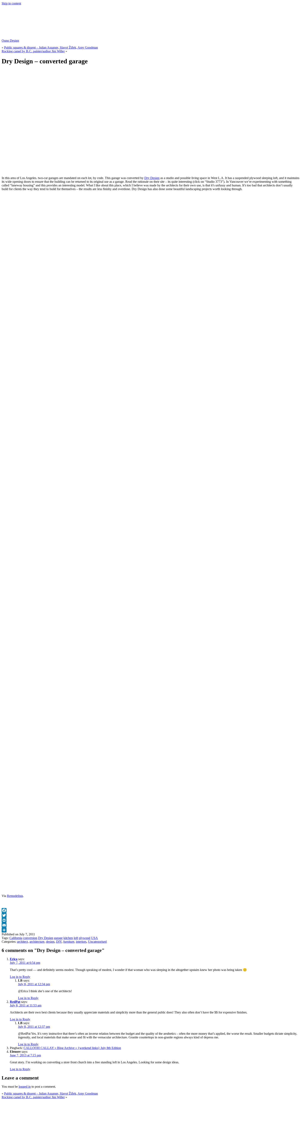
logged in (25, 1086)
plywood (84, 938)
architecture (36, 941)
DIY (59, 941)
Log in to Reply (20, 977)
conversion (30, 938)
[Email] (150, 925)
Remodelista (15, 896)
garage (58, 938)
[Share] (150, 930)
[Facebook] (150, 910)
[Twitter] (150, 915)
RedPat (15, 1001)
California (15, 938)
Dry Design (152, 178)
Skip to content (11, 3)
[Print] (150, 920)
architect (22, 941)
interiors (81, 941)
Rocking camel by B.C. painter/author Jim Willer (33, 51)
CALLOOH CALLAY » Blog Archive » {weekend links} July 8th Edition (72, 1048)
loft (76, 938)
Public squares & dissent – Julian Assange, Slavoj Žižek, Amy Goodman (51, 47)
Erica (13, 959)
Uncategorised (97, 941)
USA (94, 938)
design (50, 941)
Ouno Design (10, 40)
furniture (68, 941)
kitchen (68, 938)
